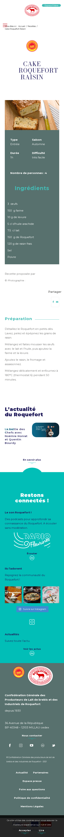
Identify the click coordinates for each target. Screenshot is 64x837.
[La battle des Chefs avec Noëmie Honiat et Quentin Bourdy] (45, 430)
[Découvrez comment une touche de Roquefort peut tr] (13, 594)
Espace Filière (51, 5)
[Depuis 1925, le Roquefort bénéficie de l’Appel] (50, 594)
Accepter (25, 830)
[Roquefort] (32, 10)
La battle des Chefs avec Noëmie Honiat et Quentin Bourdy (16, 436)
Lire (41, 830)
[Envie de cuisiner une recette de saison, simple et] (31, 594)
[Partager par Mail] (57, 302)
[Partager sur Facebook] (53, 302)
